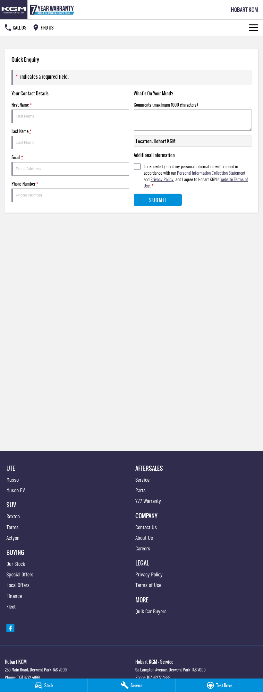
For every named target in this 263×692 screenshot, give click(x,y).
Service (142, 479)
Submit (158, 200)
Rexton (13, 516)
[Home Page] (38, 9)
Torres (12, 526)
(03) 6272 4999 (28, 677)
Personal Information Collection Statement (211, 173)
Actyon (13, 537)
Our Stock (15, 563)
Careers (142, 548)
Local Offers (18, 584)
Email (17, 157)
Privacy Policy (162, 179)
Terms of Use (148, 584)
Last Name (21, 131)
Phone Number (25, 183)
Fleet (11, 606)
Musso (12, 479)
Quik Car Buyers (150, 611)
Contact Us (146, 526)
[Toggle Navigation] (253, 28)
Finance (14, 595)
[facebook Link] (10, 628)
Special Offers (19, 574)
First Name (22, 104)
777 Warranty (148, 500)
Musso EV (15, 490)
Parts (140, 490)
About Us (144, 537)
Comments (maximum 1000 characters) (166, 104)
